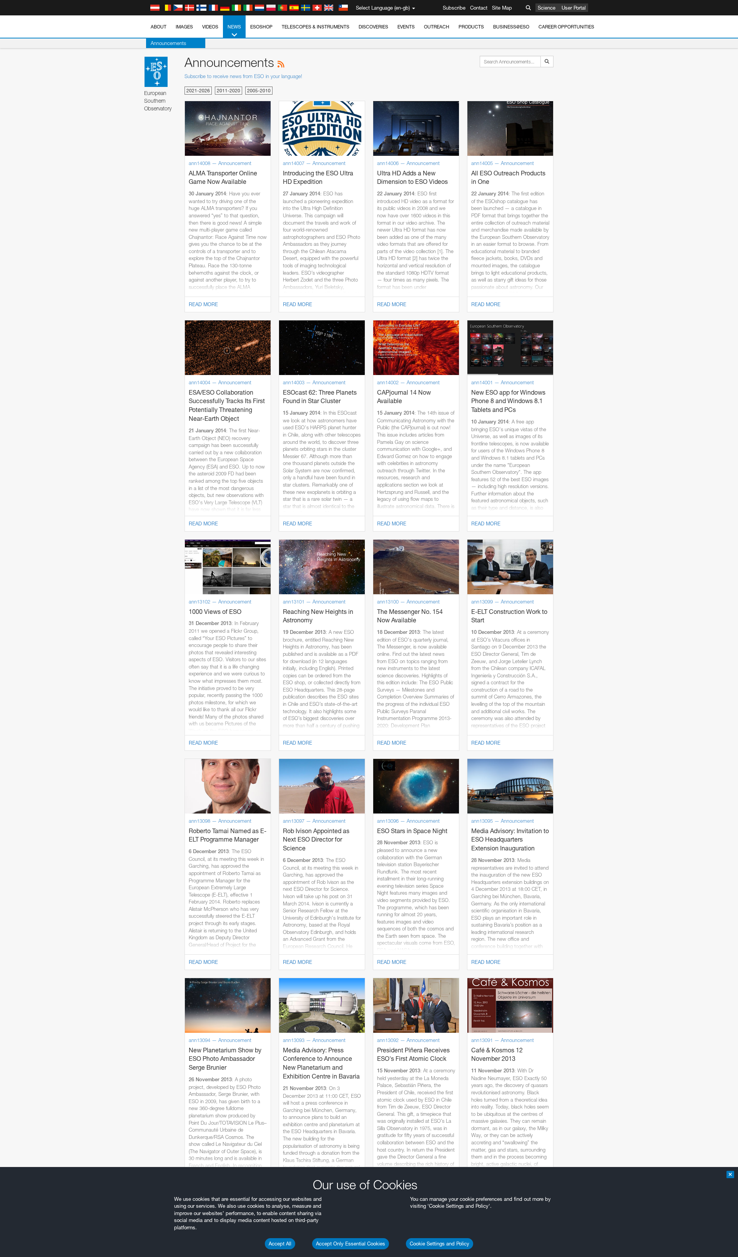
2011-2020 (228, 90)
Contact (478, 8)
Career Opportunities (566, 27)
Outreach (436, 27)
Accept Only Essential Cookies (350, 1243)
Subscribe (454, 8)
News (234, 27)
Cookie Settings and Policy (439, 1243)
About (158, 27)
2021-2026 (198, 90)
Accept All (280, 1243)
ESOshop (261, 27)
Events (406, 27)
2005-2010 (259, 90)
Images (184, 27)
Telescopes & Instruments (315, 27)
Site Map (502, 8)
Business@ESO (511, 27)
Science (546, 8)
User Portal (574, 8)
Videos (210, 27)
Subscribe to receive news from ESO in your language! (243, 76)
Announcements (168, 43)
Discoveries (373, 27)
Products (471, 27)
